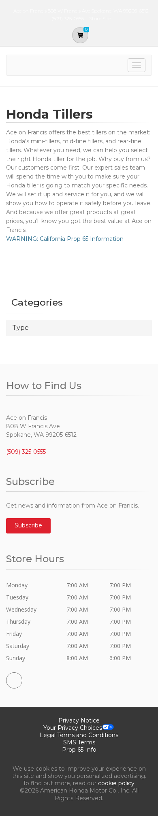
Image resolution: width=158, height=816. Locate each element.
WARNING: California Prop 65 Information (65, 238)
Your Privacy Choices (72, 727)
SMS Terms (79, 742)
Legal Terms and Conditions (79, 735)
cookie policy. (117, 783)
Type (20, 328)
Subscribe (28, 525)
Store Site (100, 18)
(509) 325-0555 (26, 451)
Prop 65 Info (79, 749)
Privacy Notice (79, 720)
